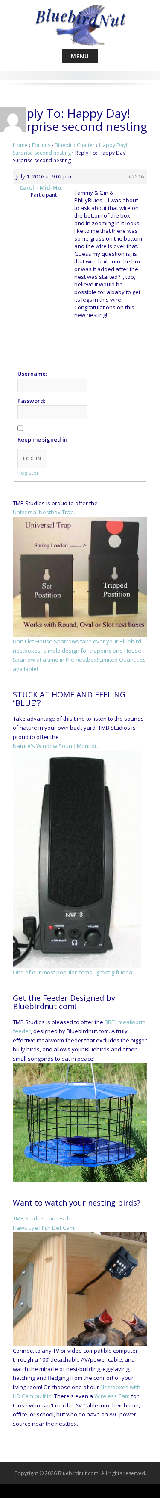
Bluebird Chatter (75, 145)
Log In (32, 458)
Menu (80, 56)
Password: (31, 401)
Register (28, 472)
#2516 (136, 176)
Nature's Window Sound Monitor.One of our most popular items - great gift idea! (73, 859)
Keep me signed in (42, 439)
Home (20, 145)
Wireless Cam (112, 1396)
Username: (32, 373)
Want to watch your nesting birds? (76, 1203)
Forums (41, 145)
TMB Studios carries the (43, 1218)
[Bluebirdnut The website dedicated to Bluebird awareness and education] (80, 23)
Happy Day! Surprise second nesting (70, 149)
